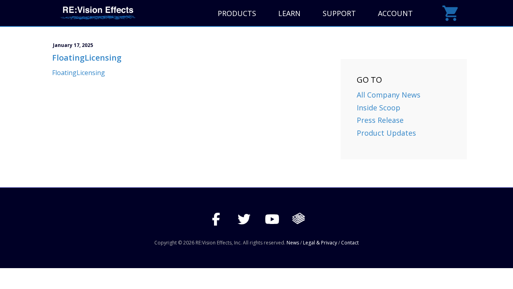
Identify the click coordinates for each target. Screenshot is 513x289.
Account (395, 13)
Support (339, 13)
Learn (289, 13)
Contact (350, 242)
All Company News (388, 95)
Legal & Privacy (320, 242)
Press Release (380, 120)
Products (237, 13)
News (293, 242)
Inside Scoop (378, 107)
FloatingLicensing (78, 72)
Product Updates (386, 133)
